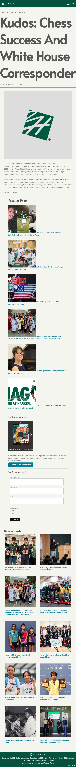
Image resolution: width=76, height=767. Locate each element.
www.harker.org (27, 763)
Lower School (7, 12)
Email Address (15, 477)
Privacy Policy (49, 763)
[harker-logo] (8, 4)
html (13, 510)
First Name (13, 487)
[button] (68, 3)
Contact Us (38, 763)
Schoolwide (20, 12)
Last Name (13, 497)
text (13, 513)
